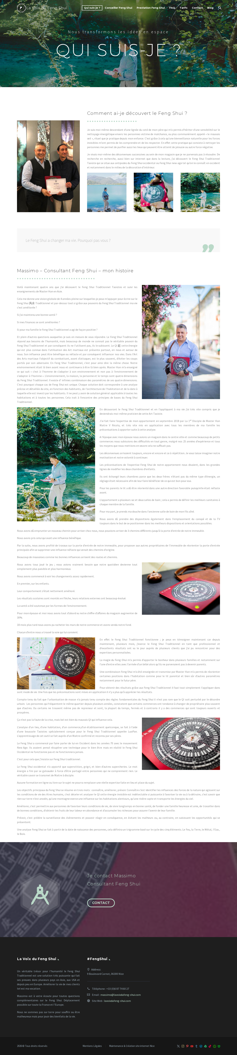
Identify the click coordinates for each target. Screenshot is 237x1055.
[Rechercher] (219, 8)
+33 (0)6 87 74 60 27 (117, 988)
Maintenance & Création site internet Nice (132, 1046)
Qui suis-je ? (92, 7)
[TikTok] (210, 1046)
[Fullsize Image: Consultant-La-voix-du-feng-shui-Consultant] (200, 192)
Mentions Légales (92, 1046)
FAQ (172, 7)
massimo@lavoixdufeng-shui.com (120, 994)
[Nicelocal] (214, 1046)
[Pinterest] (187, 1046)
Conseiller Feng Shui (118, 7)
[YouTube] (192, 1046)
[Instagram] (182, 1046)
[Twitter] (178, 1046)
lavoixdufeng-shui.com (117, 1001)
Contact (197, 7)
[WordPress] (201, 1046)
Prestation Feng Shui (151, 7)
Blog (210, 7)
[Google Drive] (205, 1046)
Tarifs (183, 7)
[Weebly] (219, 1046)
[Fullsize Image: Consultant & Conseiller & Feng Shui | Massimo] (106, 192)
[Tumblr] (196, 1046)
